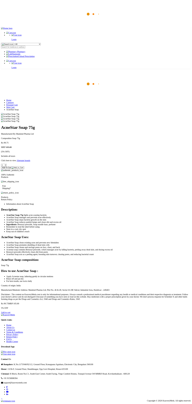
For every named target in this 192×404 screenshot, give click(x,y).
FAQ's (9, 339)
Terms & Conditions (14, 332)
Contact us (10, 330)
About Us (10, 327)
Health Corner (12, 341)
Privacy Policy (12, 334)
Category (10, 102)
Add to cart (5, 312)
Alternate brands (23, 160)
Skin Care (10, 107)
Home (8, 100)
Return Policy (12, 337)
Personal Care (12, 105)
